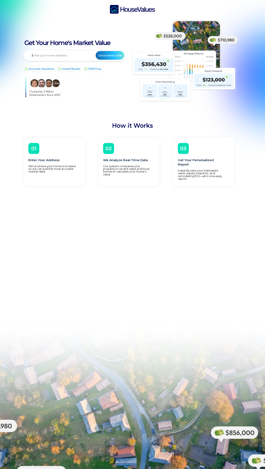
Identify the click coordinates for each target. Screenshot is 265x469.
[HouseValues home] (132, 9)
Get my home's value (110, 55)
